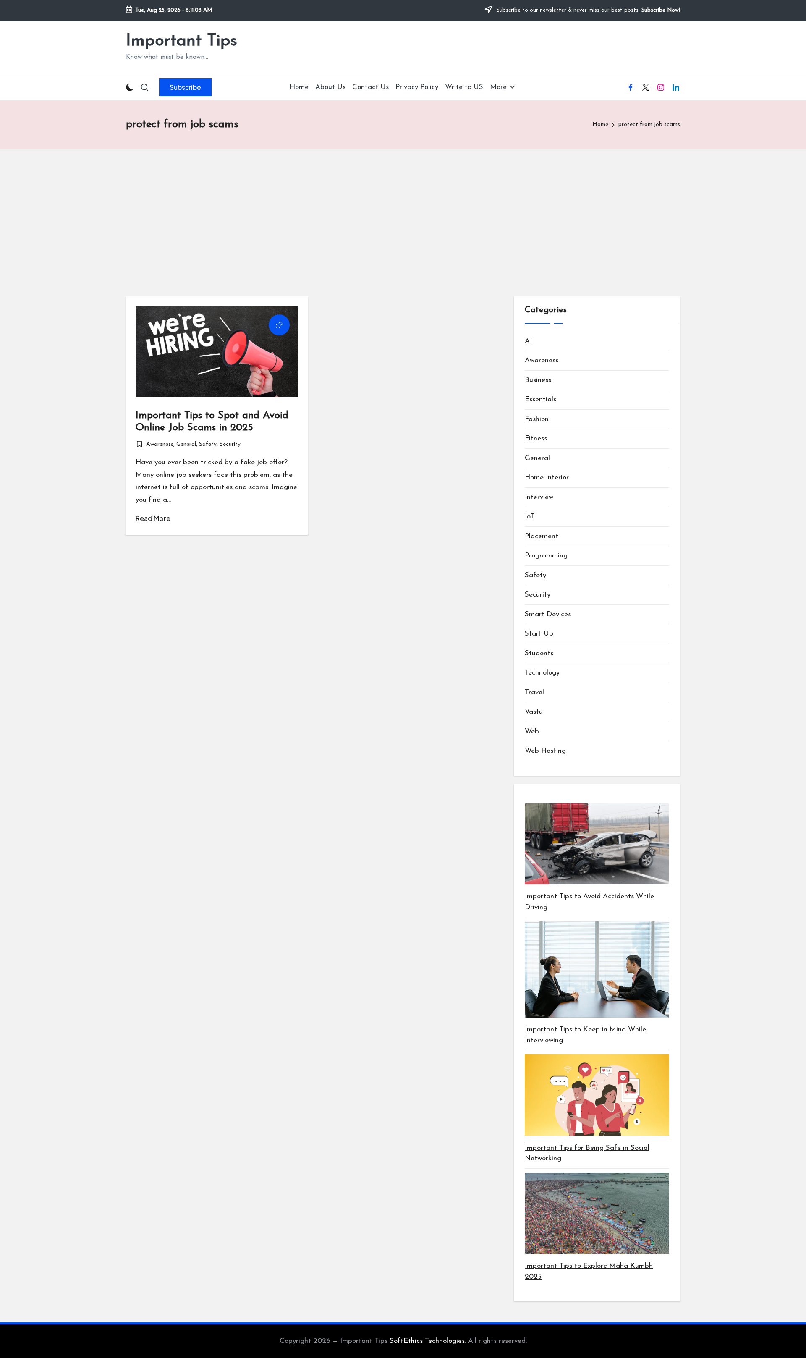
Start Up (539, 633)
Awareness (159, 444)
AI (528, 341)
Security (230, 444)
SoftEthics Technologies (427, 1341)
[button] (185, 87)
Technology (542, 672)
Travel (534, 692)
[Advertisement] (403, 212)
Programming (546, 555)
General (186, 444)
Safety (208, 444)
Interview (539, 497)
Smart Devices (548, 614)
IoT (530, 516)
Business (538, 380)
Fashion (537, 419)
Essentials (540, 399)
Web (532, 731)
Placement (541, 536)
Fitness (536, 438)
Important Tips (181, 41)
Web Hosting (545, 750)
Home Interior (547, 477)
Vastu (534, 711)
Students (539, 653)
